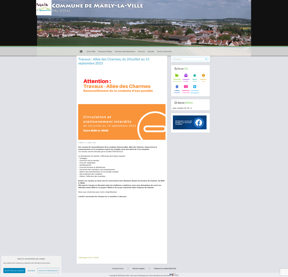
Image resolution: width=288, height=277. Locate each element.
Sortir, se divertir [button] (164, 51)
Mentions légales (139, 268)
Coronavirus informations (194, 92)
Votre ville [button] (91, 51)
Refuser (31, 270)
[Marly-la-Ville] (81, 51)
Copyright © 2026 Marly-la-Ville (119, 275)
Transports (185, 79)
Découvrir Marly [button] (105, 51)
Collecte (177, 91)
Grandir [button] (151, 51)
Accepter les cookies (14, 270)
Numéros (203, 79)
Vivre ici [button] (141, 51)
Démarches (177, 79)
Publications (186, 91)
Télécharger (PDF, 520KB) (88, 257)
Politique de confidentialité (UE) (165, 268)
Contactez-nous (118, 268)
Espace (194, 79)
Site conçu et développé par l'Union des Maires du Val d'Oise (149, 275)
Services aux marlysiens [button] (125, 51)
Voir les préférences (48, 270)
